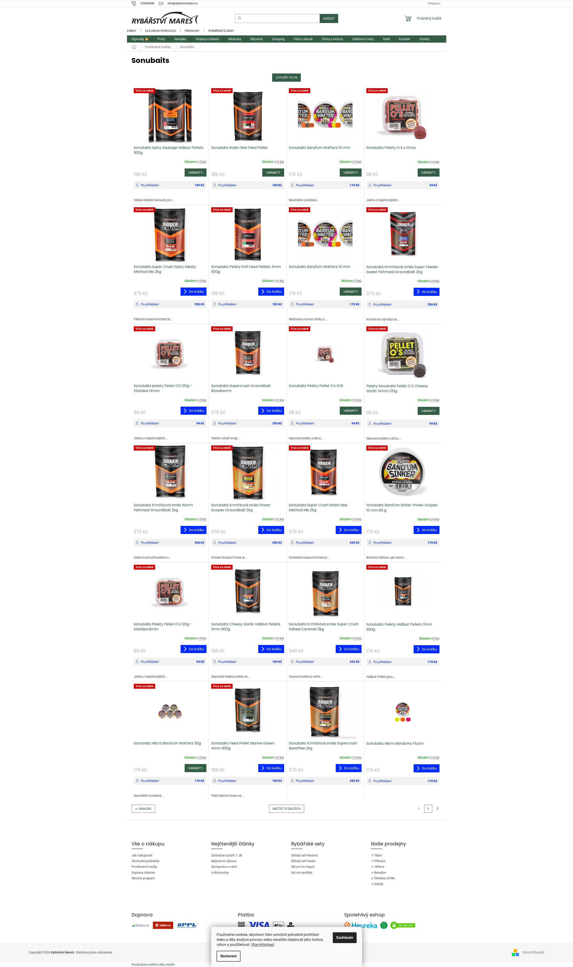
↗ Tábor (376, 855)
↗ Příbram (378, 861)
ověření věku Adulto (161, 964)
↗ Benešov (378, 872)
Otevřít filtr (286, 77)
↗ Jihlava (377, 866)
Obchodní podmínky (145, 861)
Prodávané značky (144, 866)
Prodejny (192, 30)
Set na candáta (301, 872)
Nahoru (145, 808)
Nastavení (228, 956)
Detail (195, 172)
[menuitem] (140, 39)
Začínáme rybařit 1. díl (226, 855)
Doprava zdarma (143, 872)
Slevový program (143, 878)
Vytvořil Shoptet (533, 952)
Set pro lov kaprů (303, 866)
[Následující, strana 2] (428, 809)
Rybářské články (221, 30)
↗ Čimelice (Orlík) (383, 878)
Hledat (329, 18)
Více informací (262, 944)
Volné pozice (220, 872)
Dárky (131, 30)
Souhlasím (344, 937)
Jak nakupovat (141, 855)
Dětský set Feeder (303, 861)
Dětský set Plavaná (304, 855)
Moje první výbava (223, 861)
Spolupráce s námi (224, 866)
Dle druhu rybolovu (160, 30)
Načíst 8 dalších (287, 808)
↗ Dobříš (377, 884)
